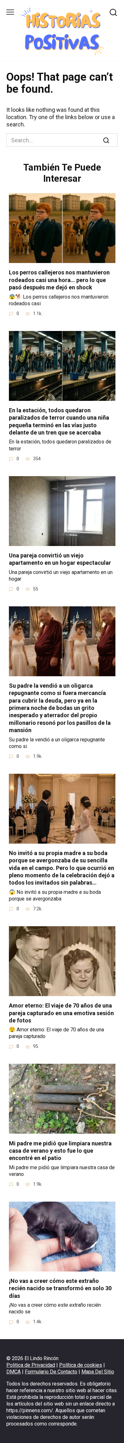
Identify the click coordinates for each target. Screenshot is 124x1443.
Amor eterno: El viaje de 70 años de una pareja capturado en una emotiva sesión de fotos (61, 1013)
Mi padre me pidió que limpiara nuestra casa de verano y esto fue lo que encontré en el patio (60, 1150)
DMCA (13, 1372)
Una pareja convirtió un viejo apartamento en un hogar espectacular (60, 559)
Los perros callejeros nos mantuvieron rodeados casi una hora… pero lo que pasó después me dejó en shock (59, 280)
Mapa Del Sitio (97, 1372)
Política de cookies (80, 1365)
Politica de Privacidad (30, 1365)
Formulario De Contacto (51, 1372)
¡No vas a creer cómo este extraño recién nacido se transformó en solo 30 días (60, 1288)
